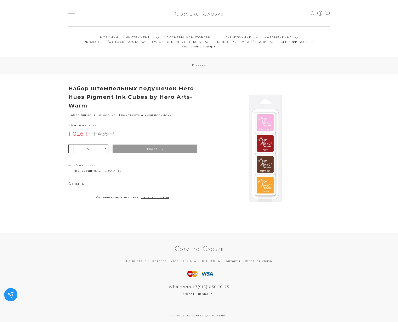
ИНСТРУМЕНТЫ (139, 37)
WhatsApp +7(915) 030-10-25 (199, 287)
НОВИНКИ (109, 37)
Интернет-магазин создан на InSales (199, 315)
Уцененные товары (199, 46)
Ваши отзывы (137, 261)
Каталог (159, 261)
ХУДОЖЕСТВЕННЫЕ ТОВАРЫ (177, 41)
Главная (199, 65)
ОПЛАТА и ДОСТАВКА (200, 261)
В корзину (155, 149)
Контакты (231, 261)
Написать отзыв (155, 197)
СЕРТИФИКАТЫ (294, 41)
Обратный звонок (199, 293)
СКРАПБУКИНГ (238, 37)
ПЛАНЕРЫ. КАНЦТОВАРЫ (188, 37)
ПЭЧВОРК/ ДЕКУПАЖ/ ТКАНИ (241, 41)
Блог (174, 261)
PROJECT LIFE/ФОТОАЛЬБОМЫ (111, 41)
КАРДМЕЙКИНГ (278, 37)
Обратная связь (257, 261)
